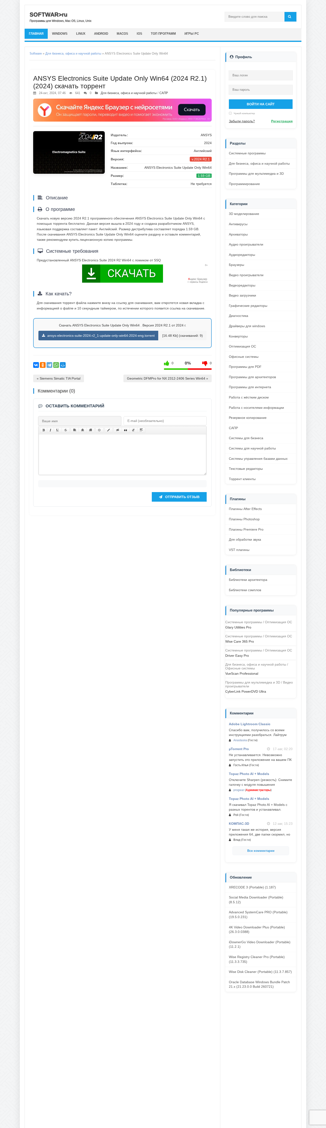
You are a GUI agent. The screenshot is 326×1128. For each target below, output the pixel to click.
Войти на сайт (261, 104)
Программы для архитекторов (252, 377)
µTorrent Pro (239, 749)
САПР (163, 93)
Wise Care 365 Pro (239, 641)
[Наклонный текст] (50, 430)
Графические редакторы (248, 306)
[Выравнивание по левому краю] (75, 430)
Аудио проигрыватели (246, 244)
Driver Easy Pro (237, 655)
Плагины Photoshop (244, 519)
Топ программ (163, 33)
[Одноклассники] (43, 365)
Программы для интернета (250, 387)
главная (36, 33)
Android (101, 33)
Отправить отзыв (182, 497)
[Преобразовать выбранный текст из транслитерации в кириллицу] (133, 430)
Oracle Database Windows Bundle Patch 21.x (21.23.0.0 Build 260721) (259, 984)
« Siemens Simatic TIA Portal (58, 378)
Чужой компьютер (244, 113)
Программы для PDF (245, 367)
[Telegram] (49, 365)
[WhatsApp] (56, 365)
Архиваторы (238, 234)
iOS (139, 33)
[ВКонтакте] (36, 365)
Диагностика (238, 316)
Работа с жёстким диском (249, 397)
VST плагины (239, 550)
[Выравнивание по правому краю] (90, 430)
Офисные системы (243, 357)
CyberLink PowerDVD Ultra (245, 691)
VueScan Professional (241, 673)
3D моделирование (244, 214)
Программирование (244, 184)
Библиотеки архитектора (248, 580)
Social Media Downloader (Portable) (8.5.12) (256, 899)
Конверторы (238, 336)
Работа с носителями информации (256, 408)
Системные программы (247, 153)
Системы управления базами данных (258, 458)
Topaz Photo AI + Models (249, 774)
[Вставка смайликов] (99, 430)
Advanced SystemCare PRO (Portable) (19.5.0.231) (258, 914)
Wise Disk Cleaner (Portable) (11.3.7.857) (260, 972)
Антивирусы (238, 224)
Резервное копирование (248, 418)
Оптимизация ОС (242, 346)
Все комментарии (260, 851)
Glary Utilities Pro (238, 627)
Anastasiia (240, 740)
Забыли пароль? (242, 121)
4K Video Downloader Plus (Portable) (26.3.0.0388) (257, 929)
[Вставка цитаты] (125, 430)
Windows (60, 33)
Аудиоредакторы (242, 255)
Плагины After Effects (245, 509)
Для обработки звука (245, 539)
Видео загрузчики (242, 295)
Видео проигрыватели (246, 275)
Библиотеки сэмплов (245, 590)
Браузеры (236, 265)
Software (36, 53)
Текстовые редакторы (246, 469)
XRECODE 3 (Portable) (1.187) (252, 887)
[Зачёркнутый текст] (66, 430)
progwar (238, 790)
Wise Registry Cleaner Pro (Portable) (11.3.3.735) (257, 959)
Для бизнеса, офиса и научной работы (73, 53)
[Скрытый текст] (118, 430)
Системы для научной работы (252, 448)
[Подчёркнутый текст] (58, 430)
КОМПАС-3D (239, 823)
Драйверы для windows (247, 326)
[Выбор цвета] (109, 430)
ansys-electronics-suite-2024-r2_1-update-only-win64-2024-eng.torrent (100, 335)
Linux (80, 33)
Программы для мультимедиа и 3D (256, 173)
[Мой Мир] (63, 365)
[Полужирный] (43, 430)
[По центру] (83, 430)
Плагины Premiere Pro (246, 529)
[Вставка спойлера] (141, 430)
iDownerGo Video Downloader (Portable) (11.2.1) (259, 944)
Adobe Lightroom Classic (249, 724)
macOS (122, 33)
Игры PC (191, 33)
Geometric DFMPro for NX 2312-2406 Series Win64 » (167, 378)
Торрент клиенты (242, 479)
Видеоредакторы (242, 285)
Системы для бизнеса (246, 438)
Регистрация (282, 121)
